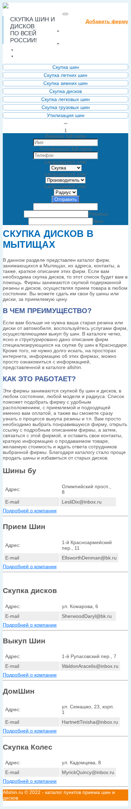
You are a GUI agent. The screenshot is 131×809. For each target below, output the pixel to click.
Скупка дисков (65, 91)
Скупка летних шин (65, 75)
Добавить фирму (107, 21)
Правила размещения (51, 49)
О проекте (79, 43)
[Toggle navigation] (65, 14)
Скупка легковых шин (65, 99)
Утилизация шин (66, 115)
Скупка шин (65, 67)
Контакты (32, 56)
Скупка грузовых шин (66, 107)
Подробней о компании (30, 510)
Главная (78, 34)
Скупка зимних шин (65, 83)
